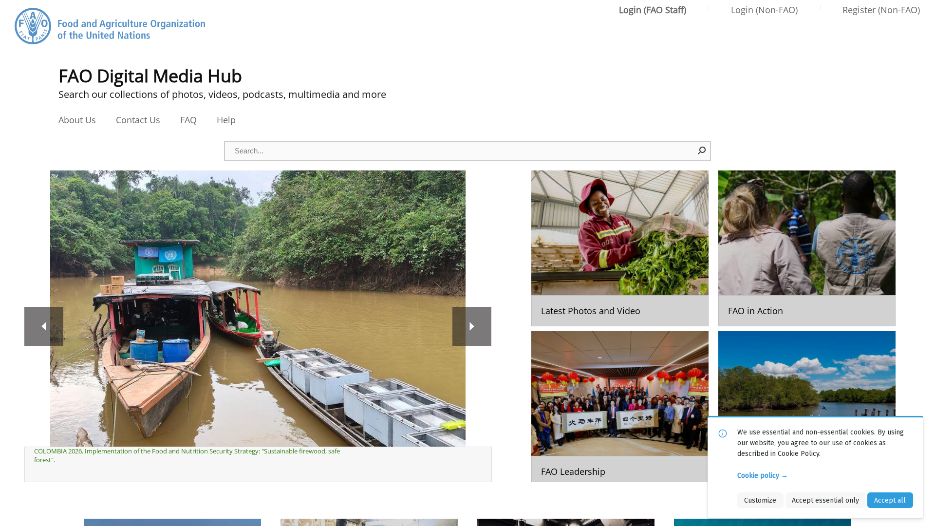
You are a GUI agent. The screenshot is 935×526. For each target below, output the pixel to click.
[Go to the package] (620, 248)
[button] (702, 150)
